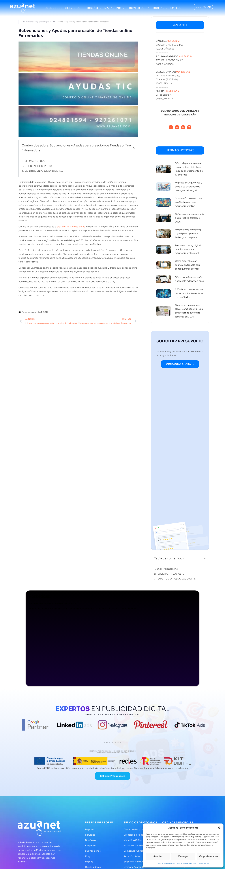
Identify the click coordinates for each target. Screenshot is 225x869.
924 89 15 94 (185, 56)
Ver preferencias (208, 856)
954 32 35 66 (183, 71)
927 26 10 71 (173, 41)
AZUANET (180, 25)
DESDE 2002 (53, 8)
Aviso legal (204, 863)
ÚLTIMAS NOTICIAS (34, 161)
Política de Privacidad (187, 863)
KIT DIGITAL (156, 8)
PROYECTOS (136, 8)
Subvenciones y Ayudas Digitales (38, 22)
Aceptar (158, 856)
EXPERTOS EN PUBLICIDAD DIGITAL (44, 170)
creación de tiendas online (71, 226)
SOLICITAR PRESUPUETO (38, 166)
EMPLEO (176, 8)
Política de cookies (166, 863)
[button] (218, 827)
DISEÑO (92, 8)
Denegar (183, 856)
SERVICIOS (73, 8)
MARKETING (112, 8)
